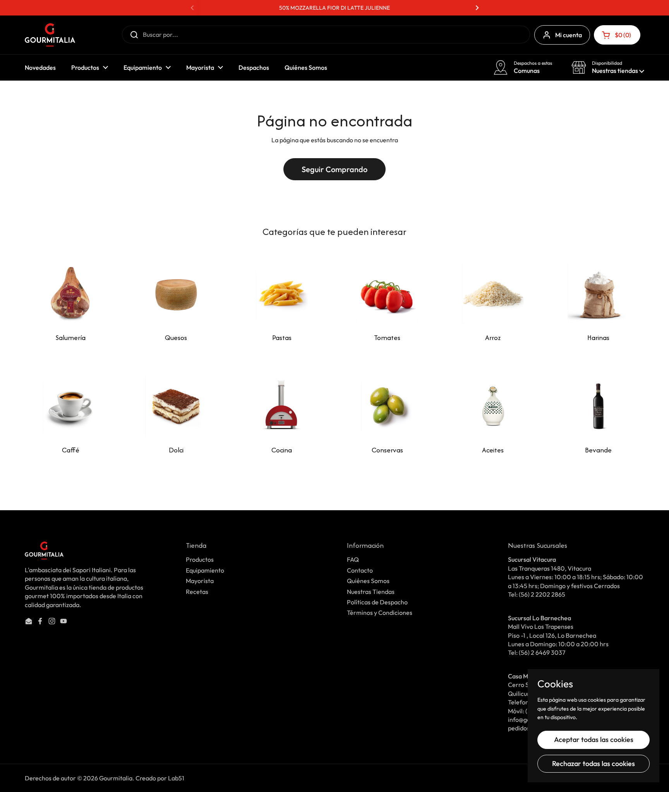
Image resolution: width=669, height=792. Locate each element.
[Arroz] (493, 293)
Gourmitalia (115, 778)
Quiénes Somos (368, 581)
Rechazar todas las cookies (593, 763)
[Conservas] (387, 405)
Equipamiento (205, 570)
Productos (200, 559)
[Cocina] (282, 405)
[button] (617, 35)
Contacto (360, 570)
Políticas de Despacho (377, 602)
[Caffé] (70, 405)
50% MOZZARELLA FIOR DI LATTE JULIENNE (334, 7)
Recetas (197, 591)
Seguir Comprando (334, 169)
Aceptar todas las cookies (593, 739)
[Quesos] (176, 293)
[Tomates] (387, 293)
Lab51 (176, 778)
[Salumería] (70, 293)
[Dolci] (176, 405)
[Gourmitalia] (50, 35)
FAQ (353, 559)
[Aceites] (493, 405)
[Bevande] (599, 405)
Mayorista (200, 581)
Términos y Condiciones (379, 612)
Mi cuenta (568, 35)
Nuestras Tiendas (371, 591)
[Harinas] (599, 293)
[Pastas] (282, 293)
